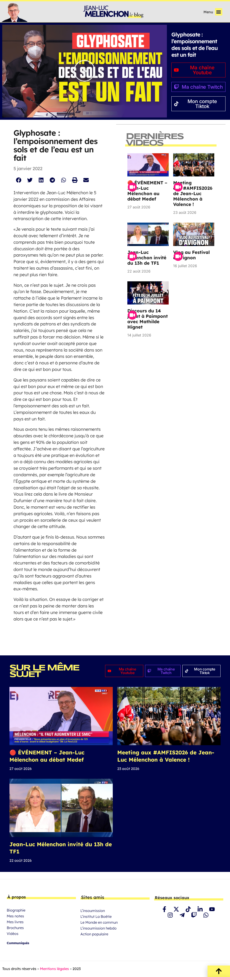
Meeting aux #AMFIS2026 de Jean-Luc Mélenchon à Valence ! (193, 193)
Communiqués (18, 943)
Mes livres (15, 922)
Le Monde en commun (99, 922)
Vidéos (12, 933)
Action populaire (94, 934)
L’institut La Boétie (96, 916)
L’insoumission (92, 910)
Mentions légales (54, 968)
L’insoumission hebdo (98, 928)
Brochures (15, 927)
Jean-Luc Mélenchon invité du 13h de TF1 (146, 257)
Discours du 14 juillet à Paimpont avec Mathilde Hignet (147, 319)
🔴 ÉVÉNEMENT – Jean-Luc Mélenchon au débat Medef (147, 191)
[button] (218, 12)
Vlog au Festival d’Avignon (191, 254)
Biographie (16, 910)
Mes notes (15, 916)
